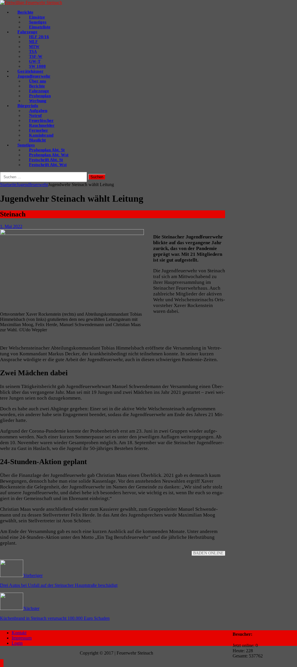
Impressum (22, 637)
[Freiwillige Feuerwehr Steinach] (31, 2)
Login (17, 643)
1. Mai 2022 (11, 226)
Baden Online (208, 553)
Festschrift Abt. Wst (48, 164)
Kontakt (19, 632)
